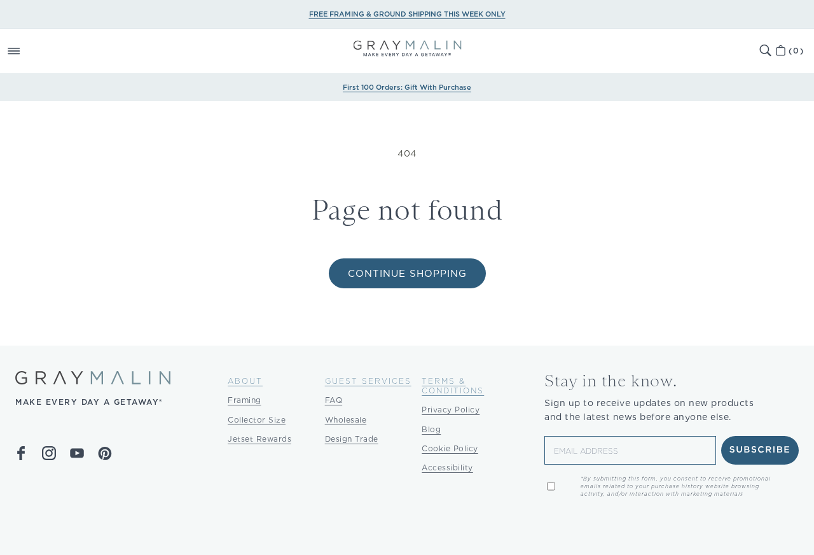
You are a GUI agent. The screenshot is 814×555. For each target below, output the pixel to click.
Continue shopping (407, 273)
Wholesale (346, 420)
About (245, 381)
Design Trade (351, 439)
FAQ (334, 400)
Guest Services (368, 381)
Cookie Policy (450, 448)
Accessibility (447, 467)
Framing (244, 400)
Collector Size (257, 420)
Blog (431, 429)
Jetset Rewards (259, 439)
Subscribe (760, 450)
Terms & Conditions (453, 385)
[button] (28, 51)
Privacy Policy (450, 409)
